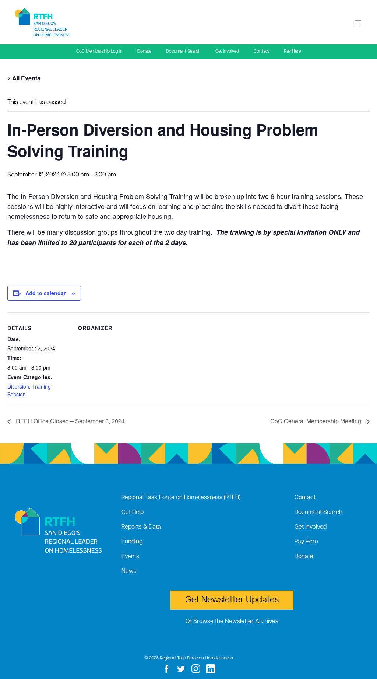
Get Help (132, 512)
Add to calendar (45, 293)
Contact (261, 51)
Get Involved (227, 51)
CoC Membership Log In (99, 51)
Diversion (18, 386)
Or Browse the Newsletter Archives (232, 621)
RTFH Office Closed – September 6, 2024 (69, 421)
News (129, 571)
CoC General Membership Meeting (316, 421)
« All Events (23, 78)
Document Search (183, 51)
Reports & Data (141, 527)
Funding (131, 542)
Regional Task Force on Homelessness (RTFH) (180, 498)
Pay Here (292, 51)
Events (130, 557)
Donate (144, 51)
